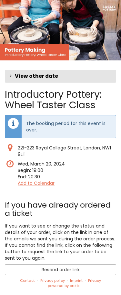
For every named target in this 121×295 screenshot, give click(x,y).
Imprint (76, 280)
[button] (60, 76)
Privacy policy (52, 280)
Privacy (94, 280)
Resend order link (61, 269)
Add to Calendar (36, 183)
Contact (27, 280)
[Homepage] (60, 30)
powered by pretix (63, 285)
